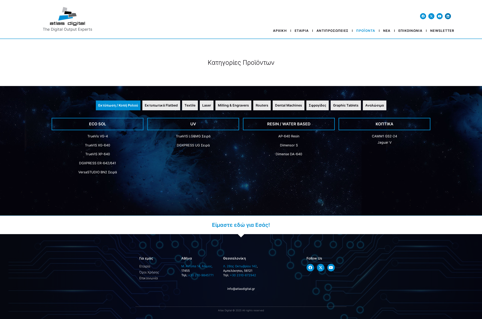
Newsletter (442, 31)
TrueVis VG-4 (97, 136)
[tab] (118, 105)
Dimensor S (289, 145)
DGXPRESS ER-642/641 (97, 163)
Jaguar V (385, 142)
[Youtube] (440, 16)
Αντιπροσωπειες (332, 31)
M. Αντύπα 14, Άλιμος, (197, 266)
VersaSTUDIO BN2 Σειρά (97, 172)
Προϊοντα (365, 31)
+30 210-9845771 (201, 275)
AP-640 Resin (288, 136)
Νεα (386, 31)
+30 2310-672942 (243, 275)
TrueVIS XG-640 (97, 145)
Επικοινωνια (410, 31)
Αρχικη (280, 31)
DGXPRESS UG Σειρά (193, 145)
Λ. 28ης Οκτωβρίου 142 (240, 266)
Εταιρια (302, 31)
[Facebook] (423, 16)
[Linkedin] (448, 16)
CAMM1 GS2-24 (384, 136)
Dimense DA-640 (289, 154)
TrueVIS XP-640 (97, 154)
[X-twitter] (431, 16)
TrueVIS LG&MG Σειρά (193, 136)
